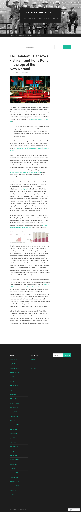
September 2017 (14, 486)
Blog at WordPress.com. (18, 509)
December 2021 (14, 416)
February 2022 (14, 407)
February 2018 (14, 472)
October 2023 (13, 385)
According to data (24, 189)
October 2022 (13, 398)
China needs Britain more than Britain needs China (25, 172)
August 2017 (13, 490)
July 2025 (12, 364)
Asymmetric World (40, 12)
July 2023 (12, 390)
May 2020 (12, 420)
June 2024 (12, 377)
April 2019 (12, 438)
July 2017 (12, 494)
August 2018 (13, 464)
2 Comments (24, 72)
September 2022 (14, 403)
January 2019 (13, 451)
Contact (38, 35)
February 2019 (14, 446)
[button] (21, 237)
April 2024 (12, 381)
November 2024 (14, 372)
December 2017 (14, 477)
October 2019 (13, 429)
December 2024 (14, 368)
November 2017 (14, 481)
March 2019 (13, 442)
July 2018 (12, 468)
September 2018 (14, 459)
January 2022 (13, 411)
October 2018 (13, 455)
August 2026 (13, 359)
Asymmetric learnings (25, 35)
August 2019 (13, 433)
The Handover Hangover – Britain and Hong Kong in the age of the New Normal (29, 62)
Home (13, 35)
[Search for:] (62, 47)
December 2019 (14, 425)
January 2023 (13, 394)
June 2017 (12, 499)
